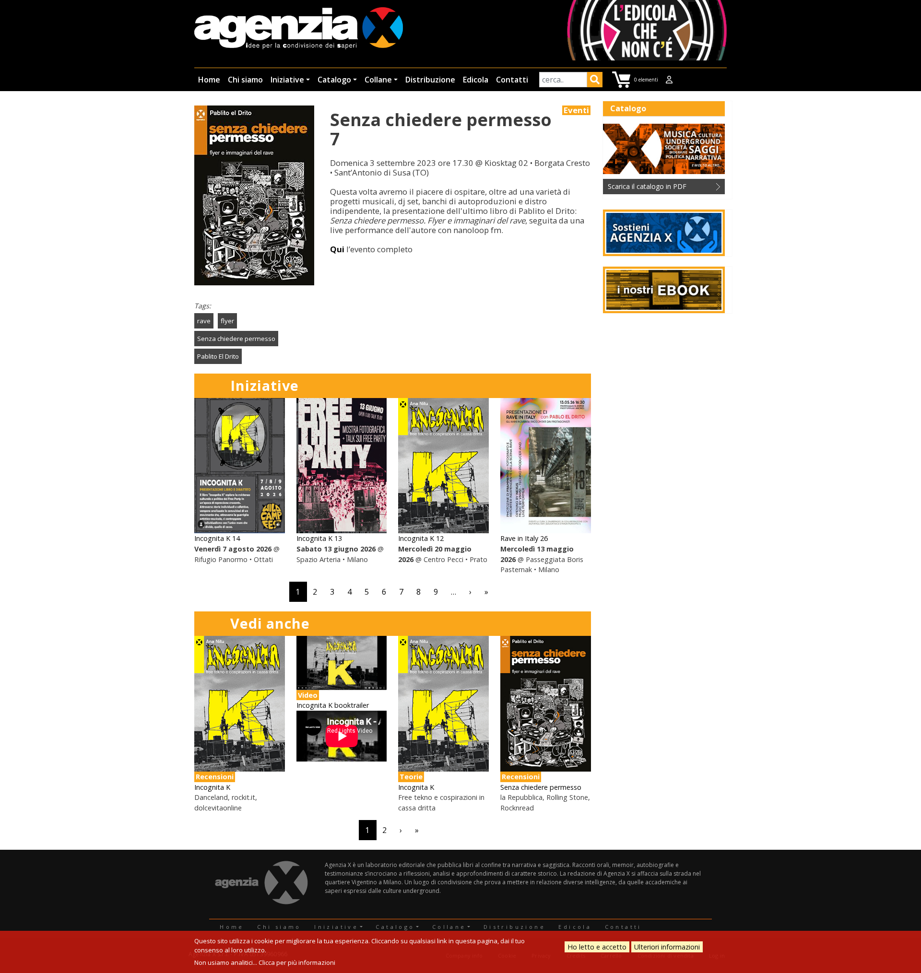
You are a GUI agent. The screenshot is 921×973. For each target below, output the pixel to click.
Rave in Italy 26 (524, 538)
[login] (669, 79)
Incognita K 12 (421, 538)
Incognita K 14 (217, 538)
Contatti (512, 79)
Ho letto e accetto (596, 946)
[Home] (298, 29)
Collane (378, 79)
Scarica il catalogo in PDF (647, 186)
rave (204, 321)
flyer (227, 321)
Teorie (411, 776)
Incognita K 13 (319, 538)
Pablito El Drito (218, 356)
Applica (594, 81)
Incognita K (212, 787)
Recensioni (215, 776)
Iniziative (287, 79)
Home (209, 79)
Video (308, 695)
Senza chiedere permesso (236, 338)
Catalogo (334, 79)
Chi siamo (245, 79)
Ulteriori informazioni (667, 946)
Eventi (576, 110)
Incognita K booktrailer (332, 705)
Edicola (475, 79)
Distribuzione (430, 79)
